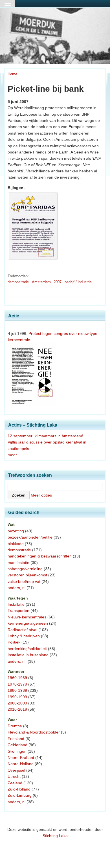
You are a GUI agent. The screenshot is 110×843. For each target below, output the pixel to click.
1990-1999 (17, 697)
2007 (57, 282)
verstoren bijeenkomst (27, 575)
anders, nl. (17, 661)
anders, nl (16, 587)
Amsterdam (41, 282)
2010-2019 (17, 709)
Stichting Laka (55, 835)
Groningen (17, 751)
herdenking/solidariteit (27, 648)
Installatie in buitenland (28, 655)
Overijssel (16, 770)
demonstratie (18, 282)
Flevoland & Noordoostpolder (34, 732)
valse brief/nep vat (24, 581)
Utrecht (14, 776)
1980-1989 (17, 690)
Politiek (14, 642)
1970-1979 (17, 684)
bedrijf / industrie (78, 282)
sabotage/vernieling (25, 569)
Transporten (18, 610)
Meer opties (41, 495)
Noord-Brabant (21, 757)
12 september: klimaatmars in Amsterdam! (45, 436)
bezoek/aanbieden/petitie (30, 537)
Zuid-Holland (19, 789)
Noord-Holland (21, 763)
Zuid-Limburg (20, 795)
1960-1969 (17, 677)
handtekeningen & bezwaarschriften (40, 556)
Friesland (16, 738)
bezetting (16, 531)
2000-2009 (17, 703)
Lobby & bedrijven (24, 636)
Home (12, 74)
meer (12, 455)
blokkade (16, 543)
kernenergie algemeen (28, 623)
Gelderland (17, 745)
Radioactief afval (22, 629)
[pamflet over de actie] (33, 260)
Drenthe (15, 726)
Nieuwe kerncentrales (27, 617)
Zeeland (15, 783)
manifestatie (18, 562)
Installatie (16, 604)
